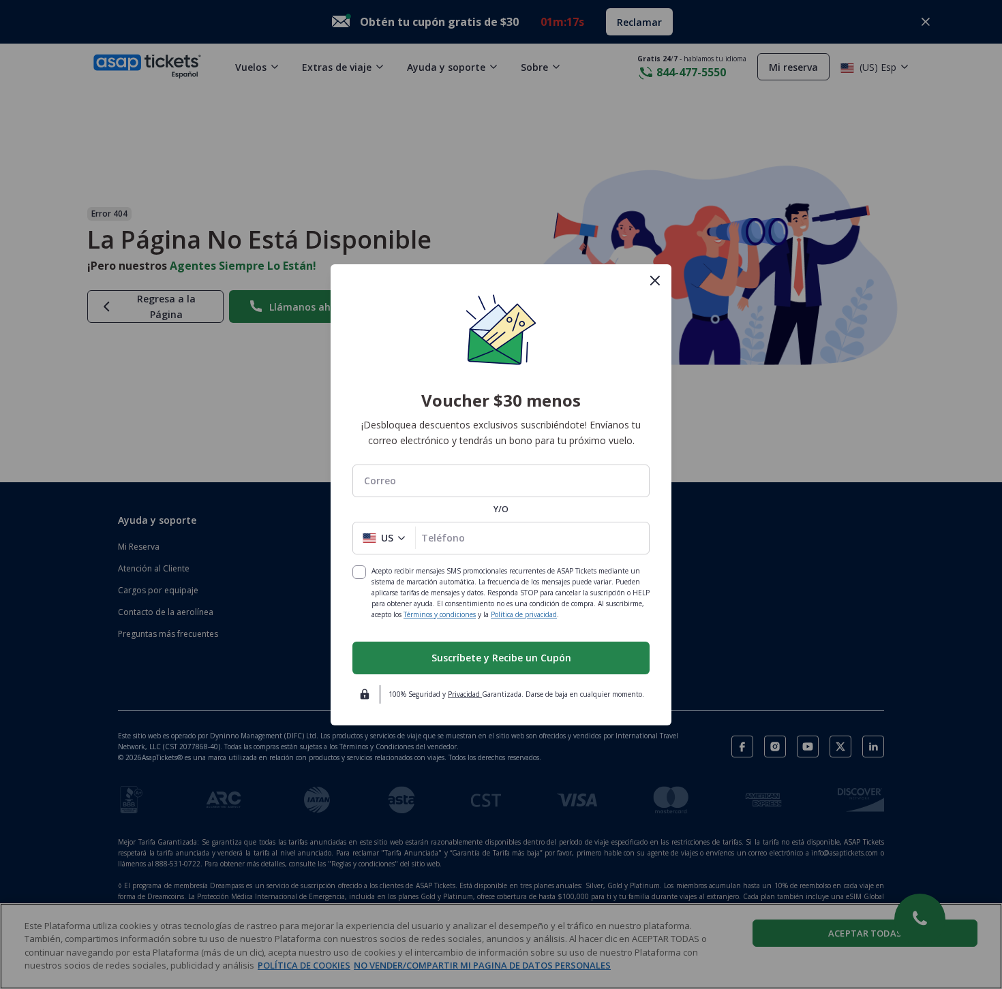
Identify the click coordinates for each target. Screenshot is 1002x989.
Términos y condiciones (440, 614)
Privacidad (465, 694)
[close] (655, 280)
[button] (384, 538)
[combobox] (501, 480)
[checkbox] (359, 572)
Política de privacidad (524, 614)
